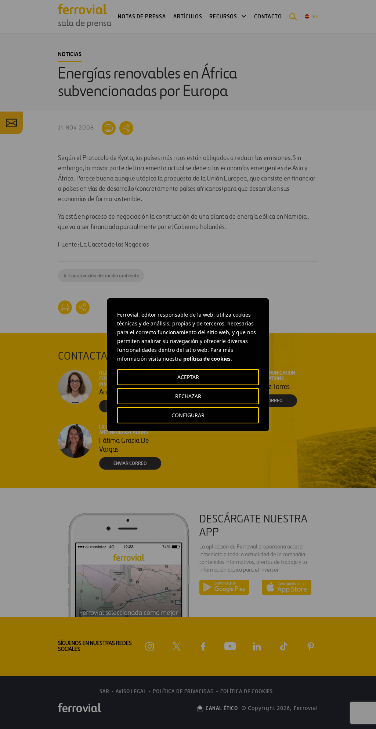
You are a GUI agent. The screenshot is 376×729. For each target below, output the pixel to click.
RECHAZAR (188, 396)
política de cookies (207, 358)
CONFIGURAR (188, 415)
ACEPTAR (188, 376)
